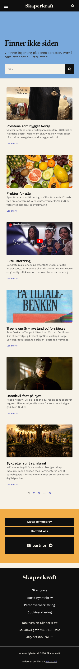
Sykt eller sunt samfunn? (26, 463)
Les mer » (12, 143)
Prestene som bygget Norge (28, 126)
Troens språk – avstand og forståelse (36, 328)
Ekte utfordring (18, 261)
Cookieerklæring (39, 612)
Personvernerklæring (39, 605)
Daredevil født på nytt (24, 396)
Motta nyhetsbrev (39, 598)
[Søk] (69, 69)
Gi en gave (39, 590)
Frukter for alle (18, 193)
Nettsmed (51, 661)
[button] (5, 6)
